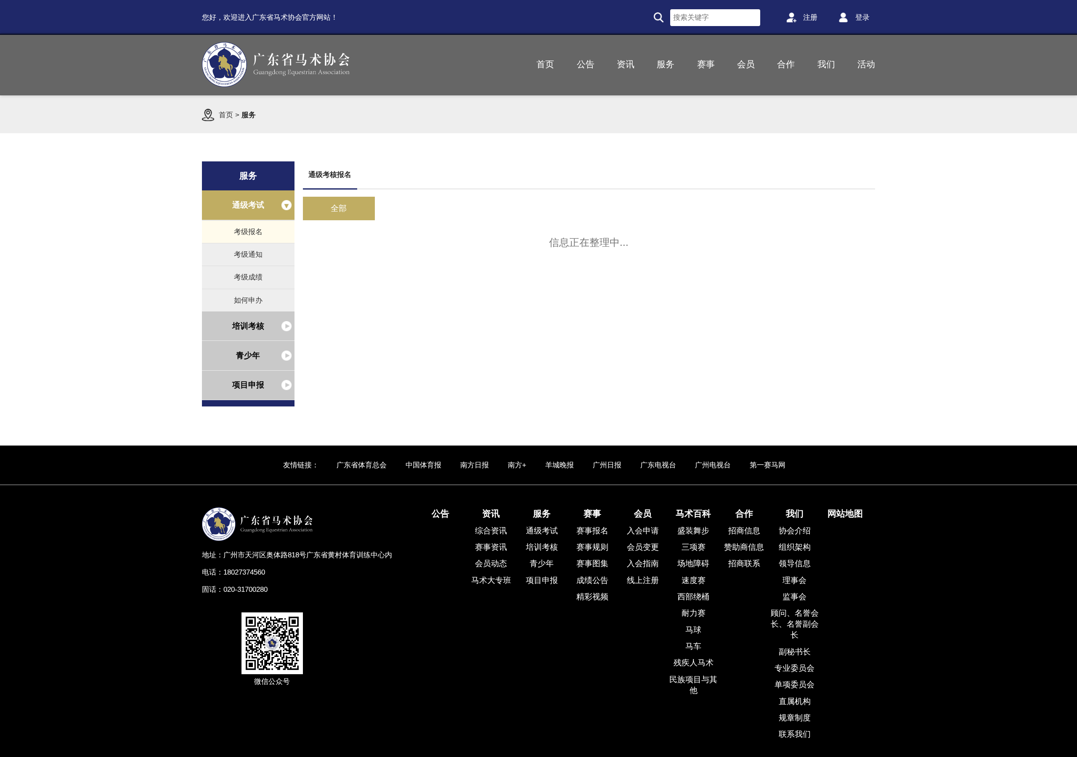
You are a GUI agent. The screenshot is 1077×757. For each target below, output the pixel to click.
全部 (339, 208)
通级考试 (248, 204)
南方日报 (474, 465)
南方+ (517, 465)
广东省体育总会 (362, 465)
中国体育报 (423, 465)
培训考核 (248, 326)
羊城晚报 (559, 465)
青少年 (248, 355)
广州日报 (607, 465)
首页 (226, 115)
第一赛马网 (767, 465)
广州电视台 (713, 465)
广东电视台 (658, 465)
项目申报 (248, 384)
